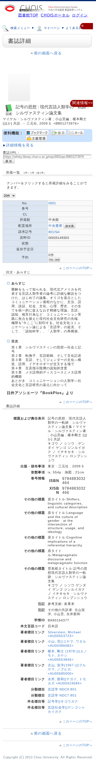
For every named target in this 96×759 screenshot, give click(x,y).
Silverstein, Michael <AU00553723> (64, 634)
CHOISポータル (55, 15)
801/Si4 (54, 232)
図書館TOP (28, 15)
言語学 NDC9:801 (62, 689)
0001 (52, 203)
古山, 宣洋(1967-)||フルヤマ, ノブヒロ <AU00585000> (67, 669)
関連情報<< (82, 103)
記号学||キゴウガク (63, 701)
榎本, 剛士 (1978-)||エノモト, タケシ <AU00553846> (67, 655)
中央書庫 (55, 226)
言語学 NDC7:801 (62, 695)
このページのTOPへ (78, 268)
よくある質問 (75, 28)
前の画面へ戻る (48, 53)
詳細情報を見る (20, 145)
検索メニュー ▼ (21, 28)
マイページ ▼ (54, 28)
